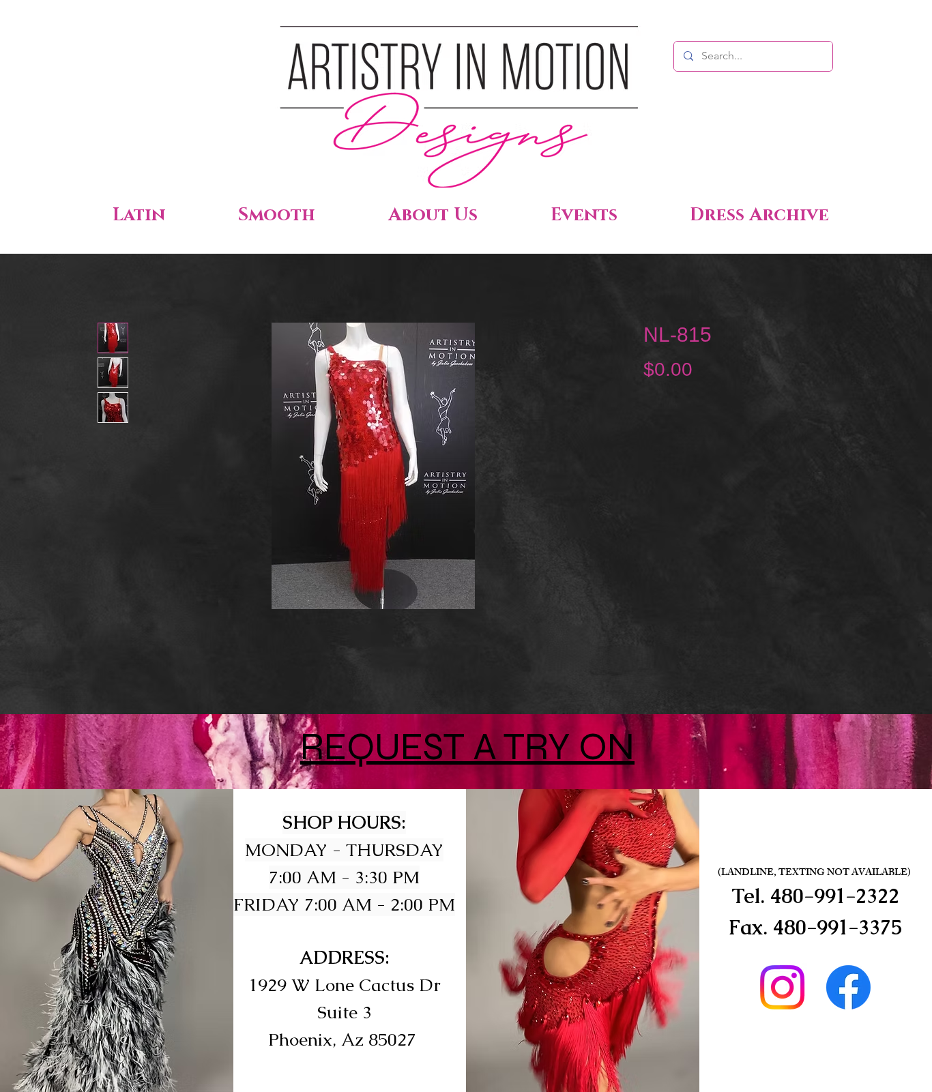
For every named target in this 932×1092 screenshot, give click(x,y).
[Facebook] (848, 987)
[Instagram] (782, 987)
